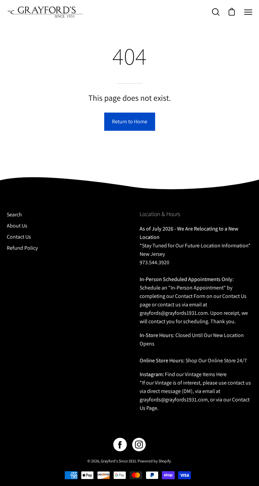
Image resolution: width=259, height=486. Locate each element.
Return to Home (129, 121)
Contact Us (19, 236)
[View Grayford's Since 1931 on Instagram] (139, 444)
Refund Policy (22, 247)
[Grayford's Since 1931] (45, 12)
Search (14, 214)
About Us (17, 225)
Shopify (165, 460)
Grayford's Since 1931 (118, 460)
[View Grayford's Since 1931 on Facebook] (120, 444)
